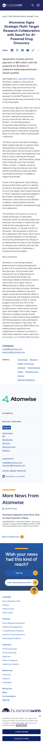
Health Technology (25, 363)
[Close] (40, 716)
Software (21, 368)
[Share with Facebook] (22, 50)
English (6, 427)
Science (20, 376)
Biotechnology (34, 368)
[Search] (33, 5)
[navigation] (38, 5)
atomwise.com (11, 337)
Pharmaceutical (31, 372)
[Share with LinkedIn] (12, 50)
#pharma (6, 450)
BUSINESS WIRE (26, 79)
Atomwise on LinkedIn (15, 476)
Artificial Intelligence (26, 380)
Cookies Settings (21, 732)
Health (20, 372)
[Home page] (12, 5)
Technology (22, 359)
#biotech (6, 443)
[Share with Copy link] (33, 50)
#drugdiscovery (9, 447)
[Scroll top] (34, 591)
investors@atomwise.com (13, 352)
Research (34, 359)
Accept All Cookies (21, 738)
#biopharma (7, 440)
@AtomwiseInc (32, 337)
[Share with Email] (28, 50)
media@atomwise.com (12, 349)
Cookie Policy (21, 725)
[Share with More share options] (38, 50)
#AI (3, 436)
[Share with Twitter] (17, 50)
